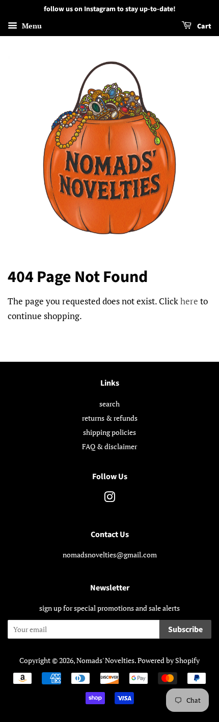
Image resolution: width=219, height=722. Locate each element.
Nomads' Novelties (105, 660)
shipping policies (109, 432)
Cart (203, 26)
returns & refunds (110, 418)
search (109, 404)
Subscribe (185, 629)
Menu (31, 25)
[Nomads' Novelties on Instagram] (109, 499)
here (189, 301)
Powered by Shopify (169, 660)
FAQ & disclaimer (109, 446)
